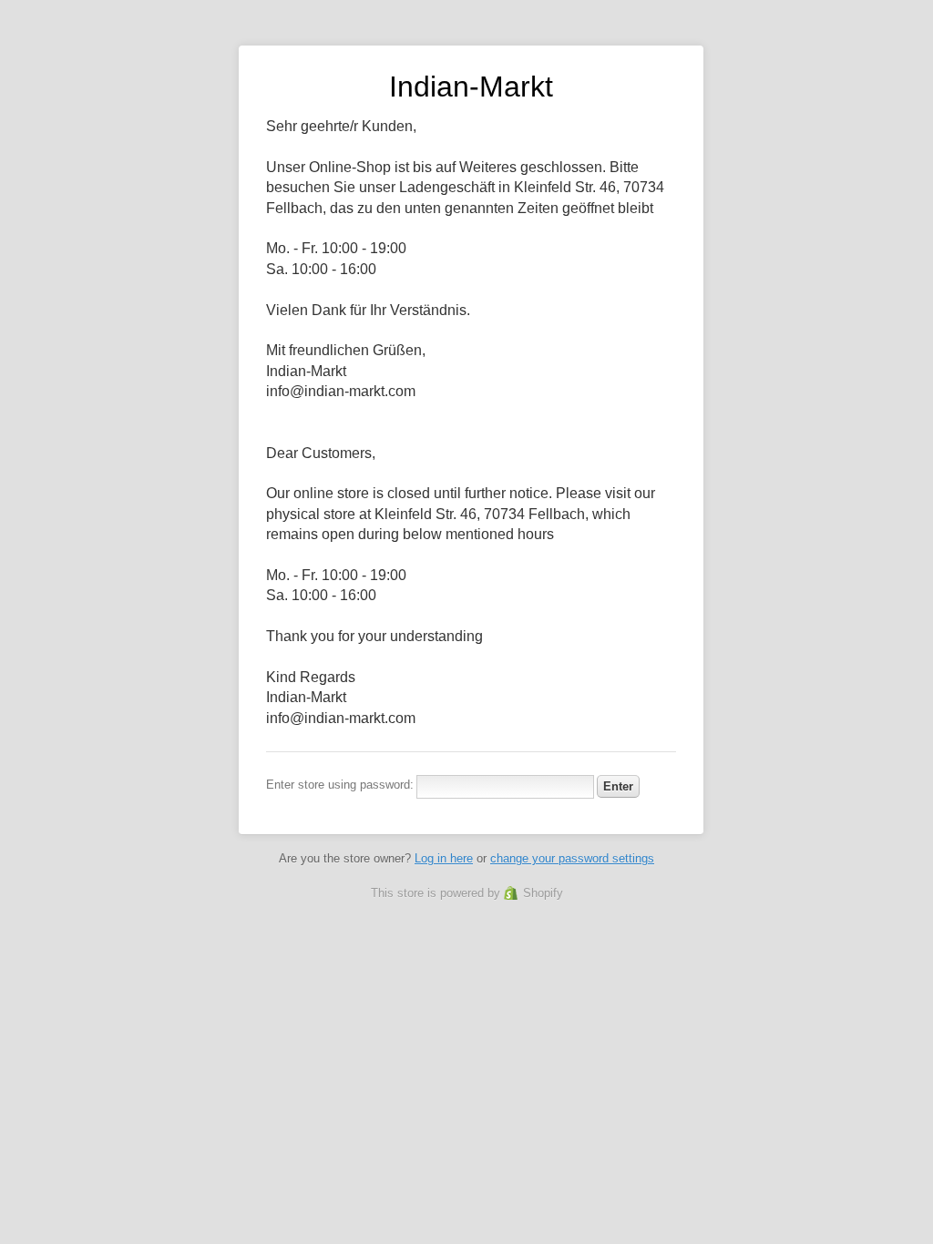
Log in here (444, 858)
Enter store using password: (340, 784)
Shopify (543, 893)
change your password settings (572, 858)
